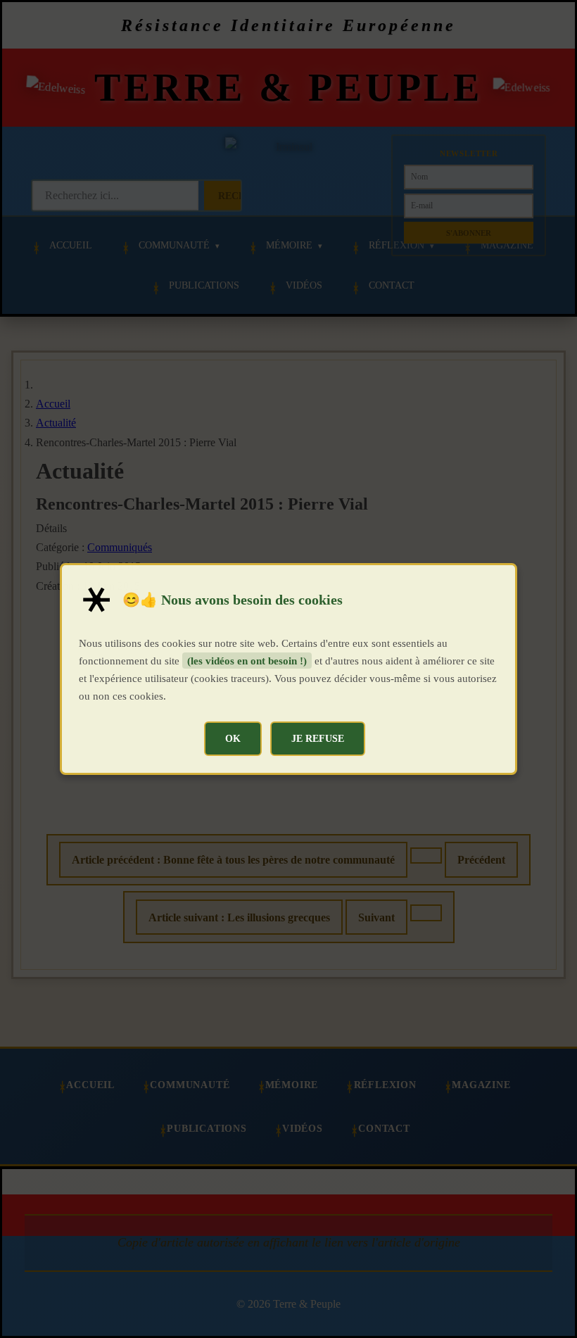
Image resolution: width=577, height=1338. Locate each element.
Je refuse (317, 738)
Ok (233, 738)
